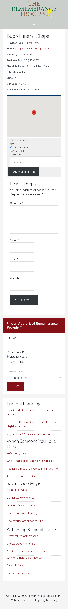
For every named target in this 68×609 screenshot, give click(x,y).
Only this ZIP (16, 352)
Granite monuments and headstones (28, 551)
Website (14, 278)
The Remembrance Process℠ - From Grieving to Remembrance (34, 10)
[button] (34, 113)
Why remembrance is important (25, 557)
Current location (20, 147)
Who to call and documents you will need (30, 460)
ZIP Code (12, 338)
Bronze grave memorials (21, 543)
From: (11, 143)
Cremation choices (18, 573)
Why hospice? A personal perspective (28, 434)
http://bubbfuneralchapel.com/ (34, 48)
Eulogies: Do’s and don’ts (21, 505)
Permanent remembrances (22, 536)
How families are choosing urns (25, 520)
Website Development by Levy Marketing (34, 600)
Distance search (18, 356)
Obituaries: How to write (20, 497)
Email (14, 259)
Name (14, 240)
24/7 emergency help (19, 453)
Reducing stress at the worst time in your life (32, 468)
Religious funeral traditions (22, 476)
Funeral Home (32, 43)
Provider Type (15, 371)
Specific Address (20, 151)
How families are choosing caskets (27, 513)
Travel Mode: (14, 154)
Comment (16, 203)
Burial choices (15, 565)
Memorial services (17, 489)
